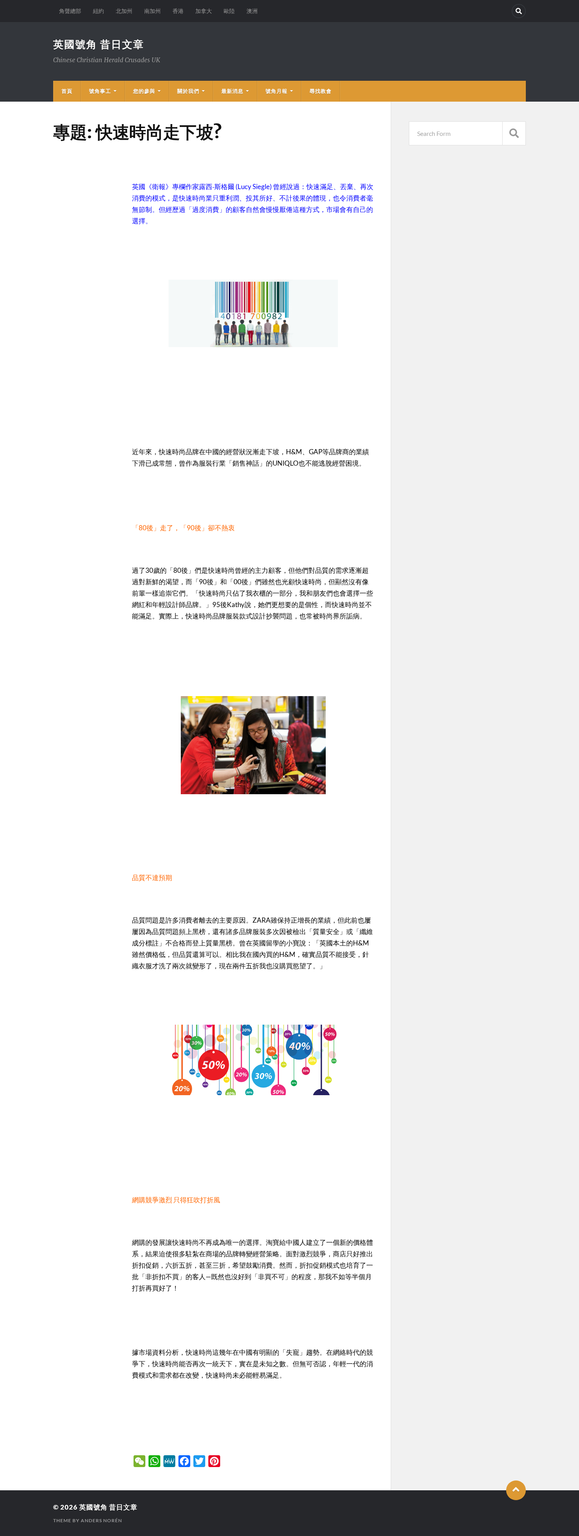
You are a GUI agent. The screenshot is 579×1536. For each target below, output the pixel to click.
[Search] (519, 11)
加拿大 (203, 10)
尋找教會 (321, 91)
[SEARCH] (514, 133)
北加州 (124, 10)
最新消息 (232, 91)
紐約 (98, 10)
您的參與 (144, 91)
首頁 (66, 91)
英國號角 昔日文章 (98, 44)
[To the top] (516, 1490)
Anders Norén (101, 1520)
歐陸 (229, 10)
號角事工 (100, 91)
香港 (178, 10)
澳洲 (252, 10)
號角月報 (276, 91)
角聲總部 (70, 10)
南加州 (152, 10)
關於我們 (188, 91)
